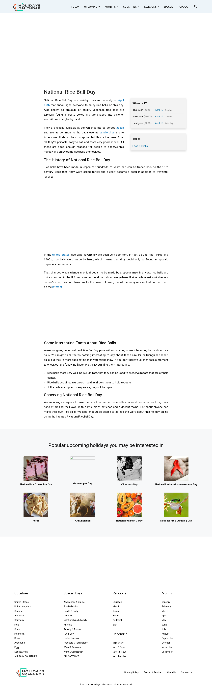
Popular (183, 6)
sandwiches (107, 132)
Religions (150, 6)
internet (57, 287)
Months (110, 6)
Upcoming (90, 6)
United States (60, 254)
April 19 (159, 109)
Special (168, 6)
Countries (130, 6)
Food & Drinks (140, 146)
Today (75, 6)
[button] (195, 6)
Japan (120, 127)
